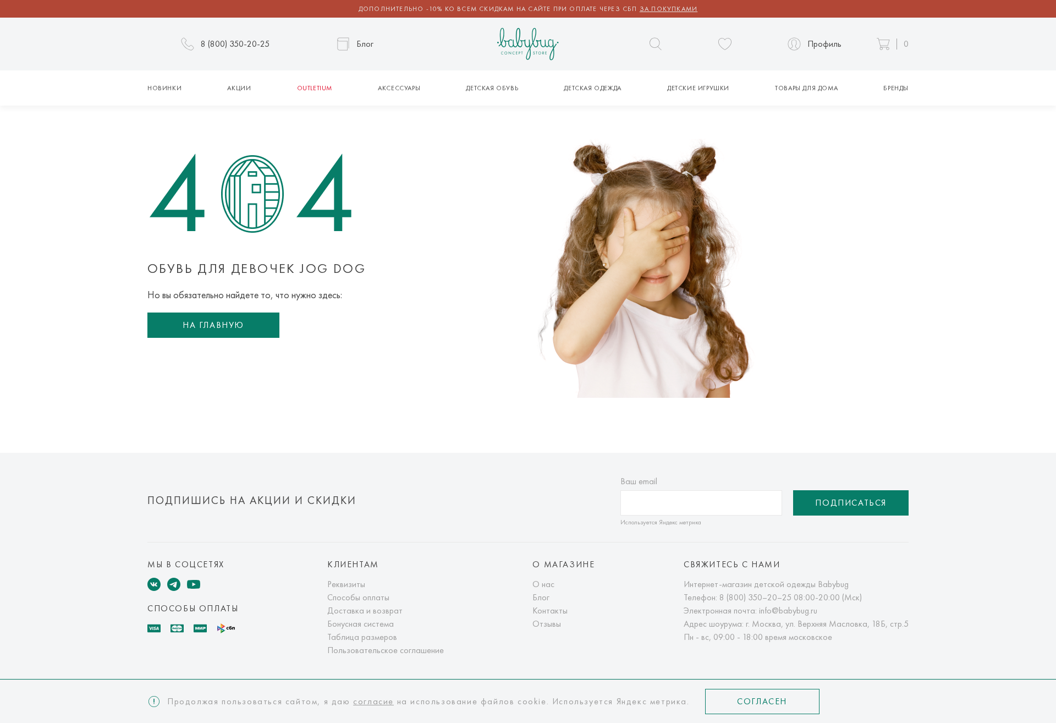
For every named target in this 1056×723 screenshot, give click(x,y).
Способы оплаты (358, 597)
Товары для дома (806, 88)
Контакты (550, 610)
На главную (213, 325)
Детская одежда (592, 88)
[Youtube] (193, 584)
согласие (373, 701)
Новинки (164, 88)
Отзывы (546, 623)
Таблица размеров (362, 637)
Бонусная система (360, 623)
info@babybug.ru (788, 610)
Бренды (896, 88)
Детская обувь (492, 88)
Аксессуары (399, 88)
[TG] (173, 584)
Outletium (314, 88)
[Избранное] (725, 44)
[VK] (154, 584)
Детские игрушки (698, 88)
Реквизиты (346, 584)
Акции (239, 88)
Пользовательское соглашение (385, 650)
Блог (540, 597)
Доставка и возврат (365, 610)
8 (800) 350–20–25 (755, 597)
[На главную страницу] (528, 44)
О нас (543, 584)
